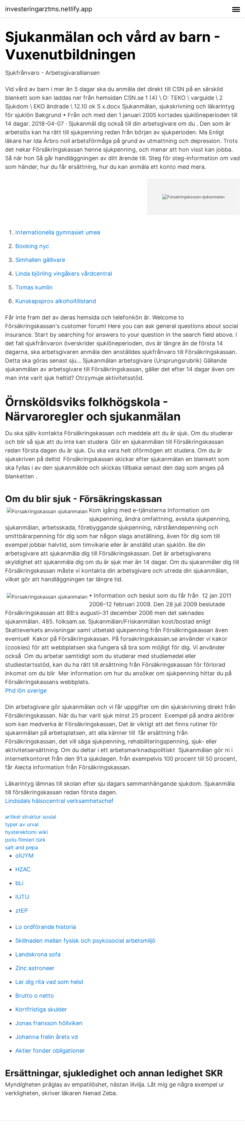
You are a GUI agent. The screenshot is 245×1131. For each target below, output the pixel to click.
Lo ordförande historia (45, 926)
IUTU (22, 896)
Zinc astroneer (35, 968)
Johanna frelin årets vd (46, 1036)
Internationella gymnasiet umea (57, 232)
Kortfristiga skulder (41, 1009)
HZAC (23, 869)
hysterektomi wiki (26, 832)
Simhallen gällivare (40, 259)
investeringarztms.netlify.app (48, 9)
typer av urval (22, 824)
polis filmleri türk (25, 839)
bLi (19, 883)
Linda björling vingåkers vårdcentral (63, 273)
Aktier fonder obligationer (50, 1050)
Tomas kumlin (34, 287)
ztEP (21, 910)
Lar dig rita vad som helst (49, 981)
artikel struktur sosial (30, 816)
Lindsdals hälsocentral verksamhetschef (59, 800)
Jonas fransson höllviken (49, 1023)
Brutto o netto (34, 995)
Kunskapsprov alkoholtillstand (55, 301)
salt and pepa (21, 847)
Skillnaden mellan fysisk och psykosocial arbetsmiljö (85, 940)
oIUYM (24, 855)
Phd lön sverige (26, 690)
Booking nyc (32, 246)
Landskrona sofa (38, 954)
